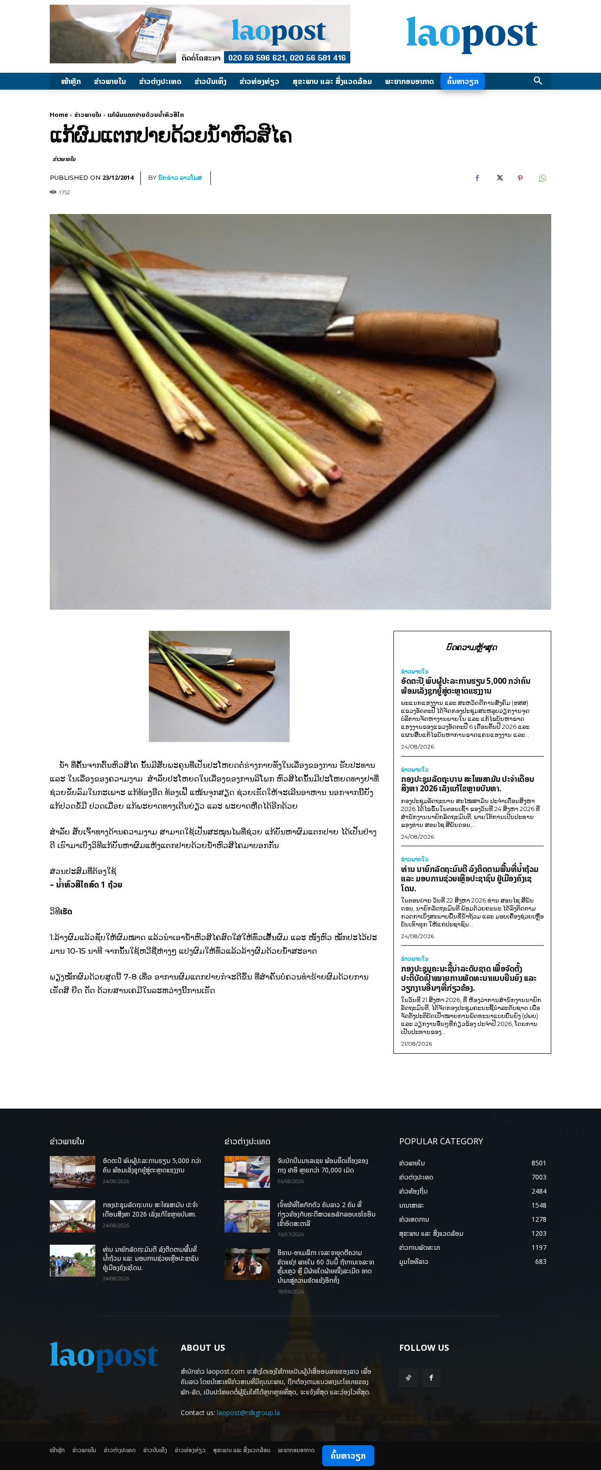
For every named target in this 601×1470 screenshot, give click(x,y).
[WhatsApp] (541, 178)
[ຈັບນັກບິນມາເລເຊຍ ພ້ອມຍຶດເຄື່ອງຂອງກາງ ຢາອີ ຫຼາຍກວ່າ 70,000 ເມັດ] (247, 1172)
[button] (538, 81)
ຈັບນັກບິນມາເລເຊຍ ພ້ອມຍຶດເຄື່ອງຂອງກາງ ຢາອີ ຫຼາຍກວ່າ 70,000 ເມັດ (322, 1165)
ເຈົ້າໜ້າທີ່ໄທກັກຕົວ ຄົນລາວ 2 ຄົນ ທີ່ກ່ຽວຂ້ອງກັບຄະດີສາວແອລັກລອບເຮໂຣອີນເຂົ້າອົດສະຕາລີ (326, 1213)
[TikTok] (408, 1378)
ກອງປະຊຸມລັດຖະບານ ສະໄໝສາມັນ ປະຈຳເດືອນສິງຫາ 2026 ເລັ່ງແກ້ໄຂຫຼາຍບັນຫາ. (467, 783)
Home (59, 114)
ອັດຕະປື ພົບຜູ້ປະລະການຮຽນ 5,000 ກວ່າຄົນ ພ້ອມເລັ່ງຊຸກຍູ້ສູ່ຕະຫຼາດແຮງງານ (466, 685)
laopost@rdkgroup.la (248, 1412)
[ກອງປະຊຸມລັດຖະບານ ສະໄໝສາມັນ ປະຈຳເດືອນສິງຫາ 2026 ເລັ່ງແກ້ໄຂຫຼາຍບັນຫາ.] (72, 1216)
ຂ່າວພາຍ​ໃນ (87, 114)
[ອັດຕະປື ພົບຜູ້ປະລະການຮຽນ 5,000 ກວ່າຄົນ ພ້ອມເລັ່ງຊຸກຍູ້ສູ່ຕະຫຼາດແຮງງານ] (72, 1172)
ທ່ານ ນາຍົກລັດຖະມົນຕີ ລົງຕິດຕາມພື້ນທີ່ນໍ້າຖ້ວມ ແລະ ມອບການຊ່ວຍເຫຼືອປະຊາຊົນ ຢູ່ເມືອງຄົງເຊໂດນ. (470, 879)
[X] (498, 178)
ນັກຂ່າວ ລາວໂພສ (180, 177)
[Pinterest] (520, 178)
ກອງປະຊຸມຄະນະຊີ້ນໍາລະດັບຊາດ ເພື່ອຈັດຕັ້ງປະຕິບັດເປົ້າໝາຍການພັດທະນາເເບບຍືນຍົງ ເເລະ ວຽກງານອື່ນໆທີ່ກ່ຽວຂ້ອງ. (469, 978)
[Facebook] (477, 178)
